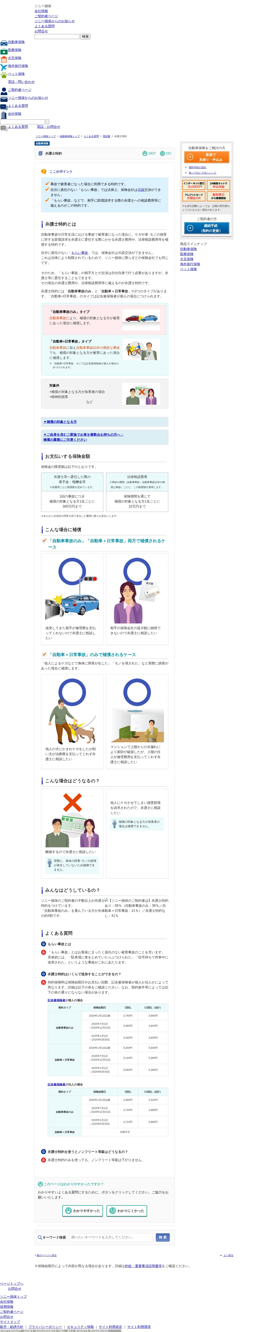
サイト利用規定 (110, 1327)
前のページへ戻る (47, 1255)
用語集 (106, 136)
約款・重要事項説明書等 (143, 1266)
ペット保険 (16, 74)
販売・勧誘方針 (11, 1327)
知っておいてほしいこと (202, 172)
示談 (141, 190)
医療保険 (14, 50)
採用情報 (6, 1306)
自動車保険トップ (70, 136)
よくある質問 (45, 26)
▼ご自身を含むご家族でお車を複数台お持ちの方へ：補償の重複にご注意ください (83, 437)
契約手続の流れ (197, 167)
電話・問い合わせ (21, 82)
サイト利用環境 (139, 1327)
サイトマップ (10, 1322)
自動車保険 (16, 42)
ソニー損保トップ (46, 136)
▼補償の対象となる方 (60, 422)
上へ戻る (228, 1255)
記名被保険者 (56, 1000)
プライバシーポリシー (45, 1327)
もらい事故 (79, 253)
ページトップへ (11, 1283)
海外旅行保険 (18, 66)
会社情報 (41, 11)
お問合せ (41, 31)
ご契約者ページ (46, 16)
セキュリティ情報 (80, 1327)
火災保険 (14, 58)
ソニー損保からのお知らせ (55, 21)
